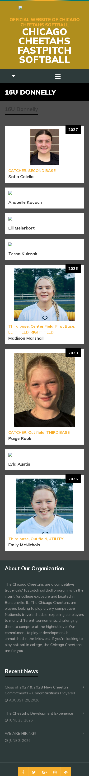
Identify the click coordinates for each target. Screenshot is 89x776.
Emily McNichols (24, 544)
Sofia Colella (20, 176)
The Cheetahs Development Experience (39, 713)
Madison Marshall (25, 338)
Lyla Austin (19, 464)
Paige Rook (19, 438)
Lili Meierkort (21, 228)
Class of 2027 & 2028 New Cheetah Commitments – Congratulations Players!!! (40, 690)
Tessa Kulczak (22, 253)
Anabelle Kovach (25, 202)
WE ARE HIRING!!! (20, 733)
